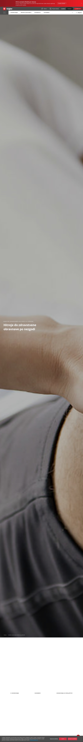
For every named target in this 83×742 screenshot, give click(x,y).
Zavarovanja (14, 12)
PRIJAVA (80, 12)
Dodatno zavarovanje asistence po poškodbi (16, 634)
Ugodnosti (37, 12)
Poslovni (69, 8)
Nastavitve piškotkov (54, 738)
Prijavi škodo (61, 3)
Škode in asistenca (26, 12)
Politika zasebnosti (34, 739)
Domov (5, 634)
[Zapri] (81, 738)
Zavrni (63, 738)
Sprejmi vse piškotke (72, 738)
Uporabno (47, 12)
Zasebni (63, 8)
